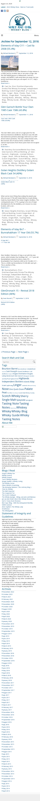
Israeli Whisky (31, 211)
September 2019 (8, 631)
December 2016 (8, 712)
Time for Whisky (7, 489)
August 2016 (7, 722)
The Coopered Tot (8, 493)
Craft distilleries (9, 215)
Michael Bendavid (9, 53)
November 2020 (8, 604)
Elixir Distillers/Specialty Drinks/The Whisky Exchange (17, 87)
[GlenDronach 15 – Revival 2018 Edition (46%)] (20, 308)
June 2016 (6, 727)
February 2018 (8, 678)
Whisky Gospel (7, 477)
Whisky (26, 97)
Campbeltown (31, 369)
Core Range (9, 333)
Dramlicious (6, 509)
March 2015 (7, 764)
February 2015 (8, 766)
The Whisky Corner (8, 483)
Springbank (29, 400)
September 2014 (8, 779)
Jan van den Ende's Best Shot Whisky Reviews (17, 499)
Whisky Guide (13, 100)
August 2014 (7, 781)
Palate (22, 93)
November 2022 (8, 592)
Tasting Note (25, 95)
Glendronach (20, 333)
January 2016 (7, 739)
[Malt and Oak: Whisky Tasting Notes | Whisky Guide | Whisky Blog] (20, 22)
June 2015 (6, 756)
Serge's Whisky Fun (8, 473)
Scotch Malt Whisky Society (26, 393)
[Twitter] (4, 11)
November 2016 (8, 715)
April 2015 (6, 761)
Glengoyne (26, 376)
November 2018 (8, 656)
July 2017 (6, 695)
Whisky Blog (24, 163)
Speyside (20, 399)
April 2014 (6, 791)
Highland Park (14, 379)
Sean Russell (7, 298)
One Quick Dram (16, 389)
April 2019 (6, 643)
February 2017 (8, 707)
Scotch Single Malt (17, 91)
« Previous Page (8, 351)
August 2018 (7, 663)
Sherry (34, 158)
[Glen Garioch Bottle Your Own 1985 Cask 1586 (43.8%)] (20, 124)
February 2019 (8, 648)
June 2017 (6, 697)
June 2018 (6, 668)
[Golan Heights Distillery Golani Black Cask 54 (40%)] (20, 187)
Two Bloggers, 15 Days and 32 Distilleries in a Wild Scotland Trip (21, 6)
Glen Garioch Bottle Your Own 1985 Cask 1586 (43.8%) (17, 108)
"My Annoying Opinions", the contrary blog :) (16, 487)
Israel (19, 215)
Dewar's (10, 374)
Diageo (15, 373)
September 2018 (8, 661)
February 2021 (8, 599)
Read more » (5, 83)
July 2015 (6, 754)
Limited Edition (26, 154)
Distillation (22, 373)
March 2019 (7, 646)
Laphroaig (9, 385)
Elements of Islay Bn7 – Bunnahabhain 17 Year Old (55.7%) (20, 231)
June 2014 (6, 786)
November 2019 (8, 626)
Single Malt (14, 95)
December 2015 (8, 742)
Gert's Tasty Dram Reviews (11, 501)
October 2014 (8, 776)
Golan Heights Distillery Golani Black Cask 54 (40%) (17, 171)
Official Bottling (20, 152)
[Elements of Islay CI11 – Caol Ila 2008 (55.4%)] (20, 63)
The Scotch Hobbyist (9, 495)
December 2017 (8, 683)
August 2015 (7, 752)
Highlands (14, 154)
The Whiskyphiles (7, 511)
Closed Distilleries (23, 371)
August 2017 (7, 693)
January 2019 (7, 651)
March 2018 (7, 675)
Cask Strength (11, 371)
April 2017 (6, 702)
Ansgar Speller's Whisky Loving (12, 481)
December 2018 (8, 653)
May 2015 (6, 759)
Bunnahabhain (11, 270)
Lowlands (24, 385)
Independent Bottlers (12, 381)
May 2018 (6, 670)
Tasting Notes (8, 97)
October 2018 (8, 658)
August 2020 (7, 609)
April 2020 (6, 616)
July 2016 (6, 725)
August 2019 (7, 634)
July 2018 (6, 666)
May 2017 (6, 700)
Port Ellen (9, 393)
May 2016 (6, 729)
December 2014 (8, 771)
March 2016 (7, 734)
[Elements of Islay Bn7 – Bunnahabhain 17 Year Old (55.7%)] (20, 246)
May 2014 (6, 788)
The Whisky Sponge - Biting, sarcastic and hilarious (19, 497)
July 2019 (6, 636)
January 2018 (7, 680)
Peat (28, 93)
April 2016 (6, 732)
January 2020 (7, 621)
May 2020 (6, 614)
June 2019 (6, 638)
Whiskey (18, 97)
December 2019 (8, 624)
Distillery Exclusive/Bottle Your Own (20, 149)
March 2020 (7, 619)
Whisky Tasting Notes (17, 165)
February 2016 (8, 737)
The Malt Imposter (8, 491)
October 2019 (8, 629)
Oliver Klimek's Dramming (10, 485)
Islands (27, 381)
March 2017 (7, 705)
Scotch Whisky (25, 158)
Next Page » (23, 351)
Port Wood (15, 393)
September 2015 (8, 749)
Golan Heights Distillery (15, 211)
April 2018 (6, 673)
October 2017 (8, 688)
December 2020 (8, 602)
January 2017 (7, 710)
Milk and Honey (32, 385)
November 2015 (8, 744)
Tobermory (13, 408)
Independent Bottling (20, 274)
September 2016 (8, 720)
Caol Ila (8, 86)
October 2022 (8, 594)
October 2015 (8, 747)
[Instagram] (7, 11)
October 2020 (8, 607)
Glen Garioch (7, 152)
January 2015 (7, 769)
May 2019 (6, 641)
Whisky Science (7, 475)
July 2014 (6, 783)
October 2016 (8, 717)
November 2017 (8, 685)
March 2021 (7, 597)
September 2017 (8, 690)
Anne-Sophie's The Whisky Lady (12, 507)
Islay (4, 93)
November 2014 (8, 774)
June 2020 (6, 611)
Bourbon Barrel (9, 368)
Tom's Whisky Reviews (9, 479)
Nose (16, 93)
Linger (10, 93)
